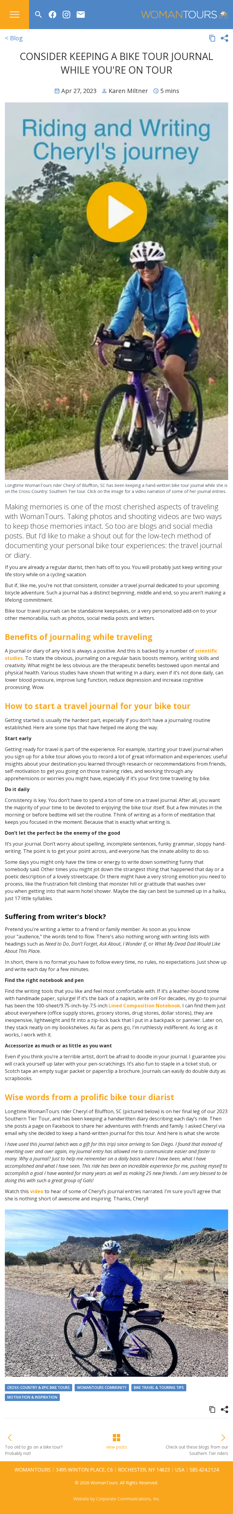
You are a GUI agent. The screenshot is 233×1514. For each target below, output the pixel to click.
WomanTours (33, 1469)
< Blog (14, 38)
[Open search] (38, 14)
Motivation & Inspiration (32, 1397)
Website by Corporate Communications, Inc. (116, 1499)
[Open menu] (14, 14)
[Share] (224, 38)
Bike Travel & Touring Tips (159, 1387)
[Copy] (212, 38)
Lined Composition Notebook (144, 1005)
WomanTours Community (102, 1387)
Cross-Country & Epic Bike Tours (38, 1387)
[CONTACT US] (81, 14)
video (36, 1191)
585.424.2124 (204, 1469)
